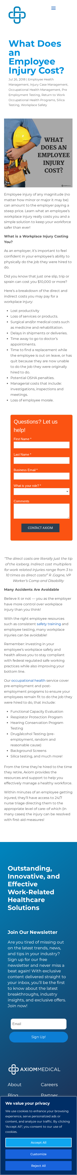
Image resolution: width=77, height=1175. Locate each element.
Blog (13, 1095)
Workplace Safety (34, 105)
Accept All (38, 1142)
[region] (38, 1135)
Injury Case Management (49, 84)
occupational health (28, 680)
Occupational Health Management (34, 90)
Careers (49, 1084)
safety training (49, 624)
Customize (38, 1154)
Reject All (38, 1166)
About (15, 1084)
